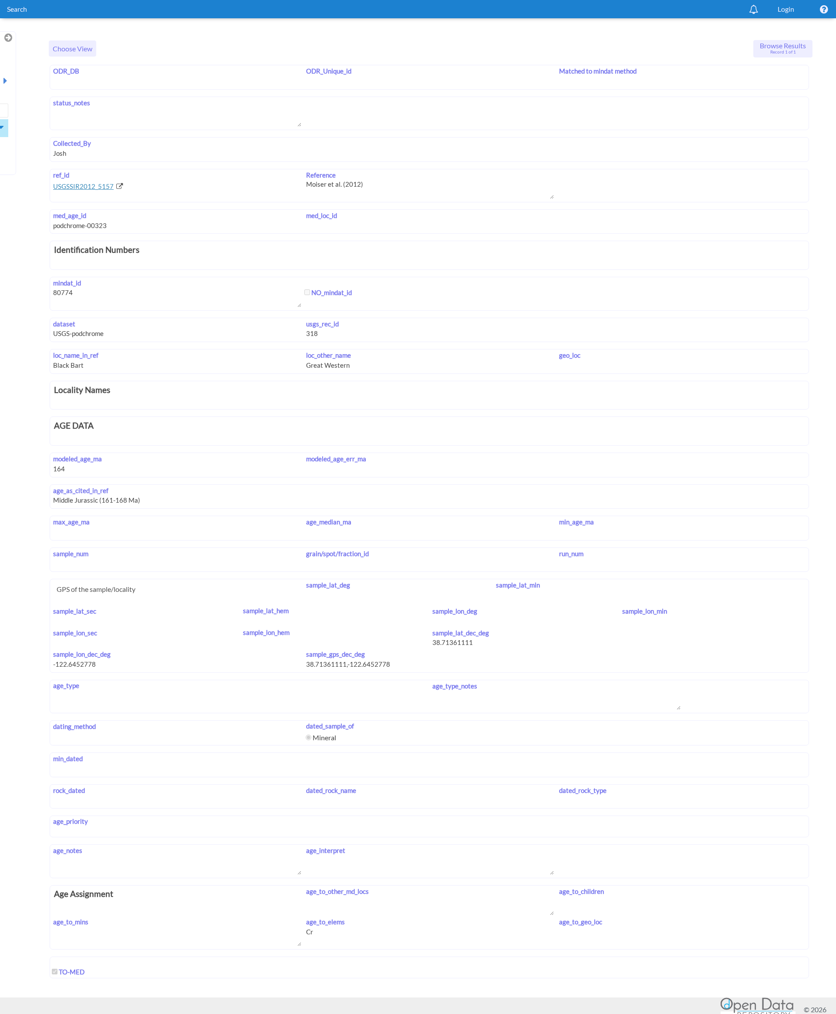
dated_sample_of (330, 726)
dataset (64, 324)
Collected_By (72, 143)
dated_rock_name (331, 790)
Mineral (323, 737)
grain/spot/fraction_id (337, 553)
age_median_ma (328, 522)
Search (17, 9)
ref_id (61, 175)
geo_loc (569, 355)
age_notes (67, 850)
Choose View (72, 48)
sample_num (70, 553)
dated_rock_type (582, 790)
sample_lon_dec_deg (82, 654)
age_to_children (581, 891)
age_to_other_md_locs (337, 891)
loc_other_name (328, 355)
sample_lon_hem (266, 632)
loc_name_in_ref (75, 355)
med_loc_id (321, 215)
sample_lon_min (644, 611)
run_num (571, 553)
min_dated (68, 758)
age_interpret (325, 850)
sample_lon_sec (75, 633)
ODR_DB (66, 71)
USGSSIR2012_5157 (83, 186)
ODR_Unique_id (328, 71)
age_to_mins (70, 922)
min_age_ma (576, 522)
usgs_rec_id (322, 324)
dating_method (74, 726)
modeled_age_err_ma (336, 459)
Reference (321, 175)
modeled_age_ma (77, 459)
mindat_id (67, 283)
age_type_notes (454, 686)
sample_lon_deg (454, 611)
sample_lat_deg (328, 585)
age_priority (70, 821)
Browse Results (783, 47)
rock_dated (69, 790)
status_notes (71, 103)
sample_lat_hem (266, 610)
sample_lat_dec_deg (460, 633)
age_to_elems (325, 922)
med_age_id (69, 215)
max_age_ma (71, 522)
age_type (66, 685)
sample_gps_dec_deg (335, 654)
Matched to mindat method (597, 71)
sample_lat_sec (74, 611)
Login (786, 9)
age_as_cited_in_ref (80, 490)
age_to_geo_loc (580, 922)
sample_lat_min (517, 585)
